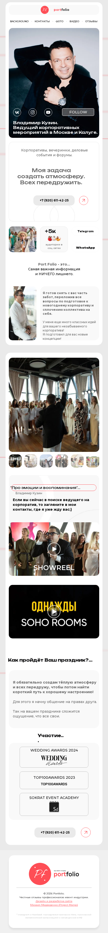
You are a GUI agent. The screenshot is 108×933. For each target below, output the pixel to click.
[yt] (48, 112)
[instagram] (33, 112)
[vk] (17, 112)
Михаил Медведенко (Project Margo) (54, 904)
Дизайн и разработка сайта (54, 901)
